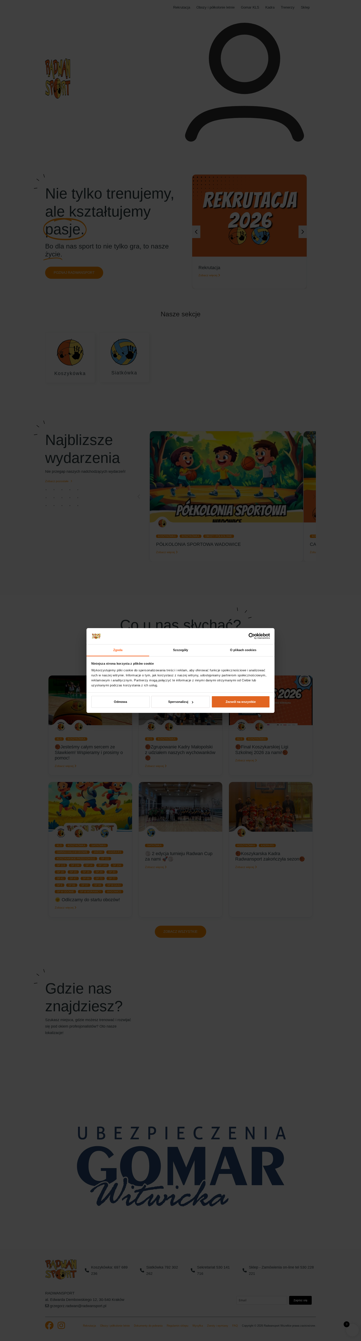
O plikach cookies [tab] (243, 650)
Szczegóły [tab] (180, 650)
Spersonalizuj (178, 701)
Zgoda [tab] (118, 650)
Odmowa (120, 701)
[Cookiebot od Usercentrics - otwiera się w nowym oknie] (251, 636)
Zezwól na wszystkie (241, 701)
